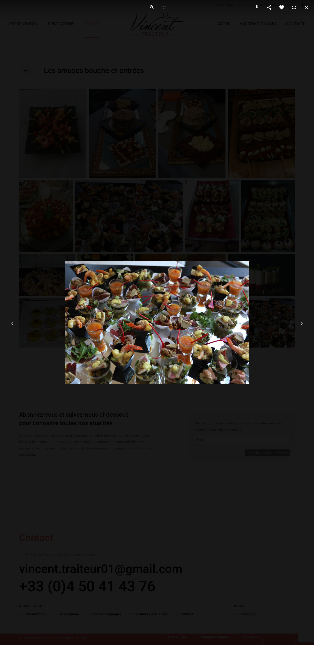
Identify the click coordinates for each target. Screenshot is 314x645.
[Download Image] (257, 7)
